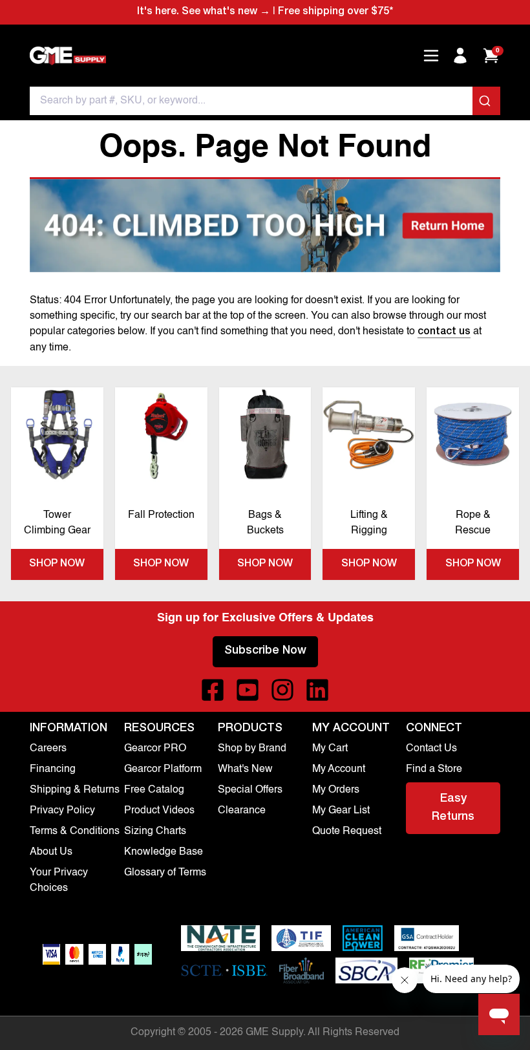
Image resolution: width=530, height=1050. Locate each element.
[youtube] (247, 690)
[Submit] (486, 101)
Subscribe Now (265, 651)
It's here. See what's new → (203, 12)
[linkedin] (317, 690)
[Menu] (431, 55)
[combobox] (265, 101)
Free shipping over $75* (335, 12)
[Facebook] (212, 690)
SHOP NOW (57, 564)
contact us (444, 332)
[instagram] (282, 690)
